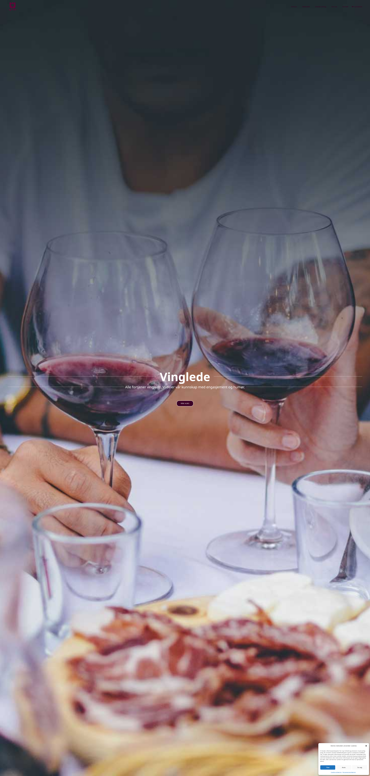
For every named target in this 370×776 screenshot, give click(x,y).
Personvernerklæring (349, 772)
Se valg (359, 767)
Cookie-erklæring (336, 772)
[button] (366, 746)
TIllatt (327, 767)
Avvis (344, 767)
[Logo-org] (12, 3)
